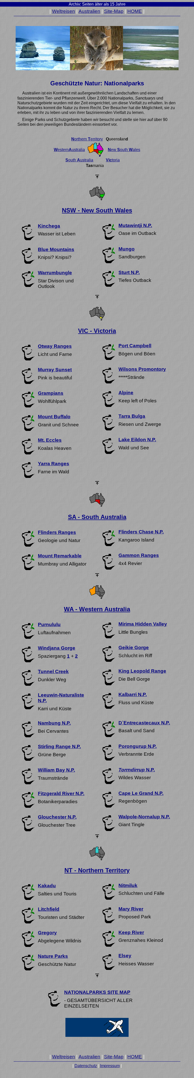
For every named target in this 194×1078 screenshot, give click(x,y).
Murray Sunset (55, 369)
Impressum (110, 1066)
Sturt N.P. (129, 272)
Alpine (125, 392)
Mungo (126, 249)
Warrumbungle (55, 272)
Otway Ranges (55, 346)
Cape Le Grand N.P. (140, 793)
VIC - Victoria (97, 330)
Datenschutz (86, 1066)
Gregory (47, 932)
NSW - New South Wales (97, 210)
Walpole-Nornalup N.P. (144, 816)
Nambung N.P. (54, 723)
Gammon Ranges (138, 555)
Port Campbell (134, 345)
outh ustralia (79, 160)
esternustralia (69, 150)
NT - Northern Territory (97, 870)
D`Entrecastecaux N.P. (144, 722)
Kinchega (49, 226)
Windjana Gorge (56, 648)
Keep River (131, 932)
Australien (89, 11)
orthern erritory (87, 139)
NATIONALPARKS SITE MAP (97, 992)
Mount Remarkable (60, 555)
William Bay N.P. (56, 770)
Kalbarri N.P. (132, 694)
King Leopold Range (142, 671)
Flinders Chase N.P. (141, 531)
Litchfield (48, 909)
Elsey (124, 955)
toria (113, 160)
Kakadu (47, 885)
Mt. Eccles (50, 440)
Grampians (50, 393)
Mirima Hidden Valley (142, 624)
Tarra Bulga (131, 416)
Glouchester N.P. (57, 817)
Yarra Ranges (53, 463)
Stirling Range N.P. (59, 746)
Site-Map (114, 11)
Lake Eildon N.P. (137, 439)
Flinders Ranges (57, 532)
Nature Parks (53, 956)
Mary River (130, 909)
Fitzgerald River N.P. (61, 793)
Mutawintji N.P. (135, 225)
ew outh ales (124, 150)
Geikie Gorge (133, 647)
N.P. (136, 769)
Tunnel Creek (53, 671)
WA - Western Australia (97, 609)
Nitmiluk (127, 885)
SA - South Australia (97, 516)
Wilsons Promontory (142, 369)
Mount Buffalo (54, 416)
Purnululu (49, 624)
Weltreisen (63, 11)
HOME (134, 11)
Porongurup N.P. (137, 746)
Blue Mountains (56, 249)
